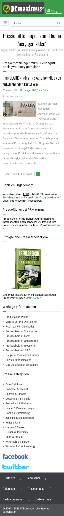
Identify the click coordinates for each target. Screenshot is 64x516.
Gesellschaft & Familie (18, 398)
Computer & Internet (17, 389)
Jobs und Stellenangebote (20, 418)
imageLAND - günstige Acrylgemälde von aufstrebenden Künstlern (32, 80)
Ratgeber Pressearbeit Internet (23, 355)
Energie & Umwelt (16, 394)
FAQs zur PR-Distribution (20, 326)
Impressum (33, 478)
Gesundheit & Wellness (18, 403)
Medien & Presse (15, 427)
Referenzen (9, 488)
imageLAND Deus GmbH (36, 90)
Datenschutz (43, 499)
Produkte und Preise (17, 317)
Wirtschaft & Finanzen (18, 441)
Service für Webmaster (18, 360)
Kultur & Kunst (13, 422)
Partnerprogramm (13, 499)
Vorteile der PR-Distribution (21, 322)
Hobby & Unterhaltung (18, 413)
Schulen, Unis (11, 197)
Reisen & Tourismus (17, 432)
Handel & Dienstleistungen (20, 408)
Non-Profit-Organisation (41, 197)
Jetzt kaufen (33, 298)
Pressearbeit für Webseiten (21, 345)
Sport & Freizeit (14, 437)
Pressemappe (36, 488)
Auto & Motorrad (14, 384)
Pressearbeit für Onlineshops (22, 341)
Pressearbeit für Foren (18, 336)
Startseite (9, 478)
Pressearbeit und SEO (18, 350)
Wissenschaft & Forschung (20, 446)
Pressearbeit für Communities (22, 331)
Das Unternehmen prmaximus (22, 365)
